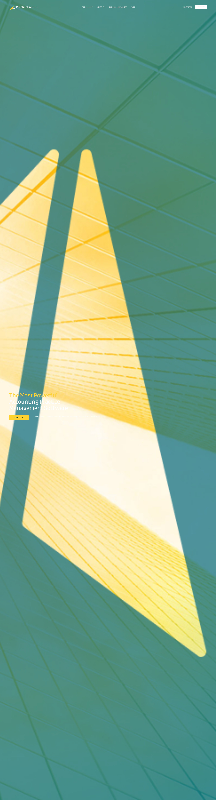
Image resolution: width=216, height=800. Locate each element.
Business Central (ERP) (118, 7)
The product (87, 7)
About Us (101, 7)
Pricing (133, 7)
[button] (94, 7)
